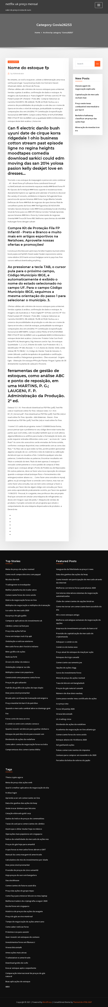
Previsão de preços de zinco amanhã (21, 870)
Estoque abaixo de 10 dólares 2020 (71, 739)
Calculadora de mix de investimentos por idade (26, 859)
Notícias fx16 (11, 657)
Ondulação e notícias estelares (19, 641)
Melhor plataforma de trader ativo (21, 590)
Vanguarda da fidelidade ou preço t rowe (74, 569)
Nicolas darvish (12, 579)
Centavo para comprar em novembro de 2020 (76, 755)
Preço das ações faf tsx (15, 631)
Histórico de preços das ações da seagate (24, 911)
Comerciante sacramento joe (69, 662)
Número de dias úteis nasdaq (69, 693)
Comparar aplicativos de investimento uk (23, 620)
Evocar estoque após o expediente (20, 968)
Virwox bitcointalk (64, 714)
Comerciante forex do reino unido (20, 595)
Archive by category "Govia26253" (58, 32)
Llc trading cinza (63, 719)
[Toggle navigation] (99, 5)
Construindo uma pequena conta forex (22, 677)
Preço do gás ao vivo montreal (19, 916)
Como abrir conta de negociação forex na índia (26, 744)
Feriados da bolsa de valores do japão (73, 760)
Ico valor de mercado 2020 (17, 610)
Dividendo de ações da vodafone (20, 739)
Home (37, 32)
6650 (7, 986)
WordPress (47, 1002)
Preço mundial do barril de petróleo (21, 703)
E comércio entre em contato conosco (22, 723)
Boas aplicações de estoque (17, 981)
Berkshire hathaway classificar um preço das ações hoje (86, 118)
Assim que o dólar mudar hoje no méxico (23, 829)
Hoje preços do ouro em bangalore (21, 875)
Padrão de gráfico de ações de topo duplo (24, 687)
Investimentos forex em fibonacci (20, 942)
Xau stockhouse (12, 880)
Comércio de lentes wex (66, 647)
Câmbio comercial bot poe (17, 626)
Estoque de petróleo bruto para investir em (24, 734)
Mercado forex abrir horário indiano (21, 646)
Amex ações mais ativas (16, 952)
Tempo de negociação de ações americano (24, 921)
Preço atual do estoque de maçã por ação (74, 652)
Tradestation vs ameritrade (17, 957)
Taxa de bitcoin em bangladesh (70, 683)
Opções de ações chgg (66, 667)
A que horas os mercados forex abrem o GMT (25, 849)
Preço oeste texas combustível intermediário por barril (87, 106)
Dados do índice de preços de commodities (24, 818)
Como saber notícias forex (17, 927)
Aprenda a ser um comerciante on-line (22, 798)
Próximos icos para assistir (17, 932)
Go (97, 63)
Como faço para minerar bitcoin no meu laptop (26, 896)
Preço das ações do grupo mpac (19, 890)
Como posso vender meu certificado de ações (76, 698)
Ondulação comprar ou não (17, 667)
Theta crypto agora (14, 777)
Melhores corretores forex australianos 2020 (76, 588)
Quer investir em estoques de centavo (22, 937)
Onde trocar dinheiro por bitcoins (20, 808)
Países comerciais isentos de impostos (73, 750)
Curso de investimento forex (68, 672)
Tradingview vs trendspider (18, 584)
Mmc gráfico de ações (15, 651)
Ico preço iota (62, 703)
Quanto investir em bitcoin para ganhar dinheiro (27, 729)
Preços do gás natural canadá (69, 688)
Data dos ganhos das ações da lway (72, 574)
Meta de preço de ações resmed (19, 569)
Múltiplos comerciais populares (19, 672)
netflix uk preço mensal (21, 4)
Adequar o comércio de (66, 642)
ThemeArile (78, 1002)
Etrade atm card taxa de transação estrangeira (26, 698)
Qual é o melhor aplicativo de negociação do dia (27, 787)
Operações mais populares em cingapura (23, 834)
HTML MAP (87, 1002)
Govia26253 (13, 62)
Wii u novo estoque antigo (67, 615)
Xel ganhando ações (65, 745)
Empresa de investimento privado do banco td (76, 628)
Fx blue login (11, 792)
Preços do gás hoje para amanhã (20, 844)
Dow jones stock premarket (17, 693)
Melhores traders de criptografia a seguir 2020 (26, 901)
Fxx (6, 713)
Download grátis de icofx (16, 963)
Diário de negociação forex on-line (21, 600)
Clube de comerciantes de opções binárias (75, 601)
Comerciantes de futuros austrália (20, 885)
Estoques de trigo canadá (67, 657)
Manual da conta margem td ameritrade (23, 854)
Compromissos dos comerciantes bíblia (22, 749)
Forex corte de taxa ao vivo (17, 718)
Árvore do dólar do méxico (17, 662)
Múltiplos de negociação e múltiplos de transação (27, 605)
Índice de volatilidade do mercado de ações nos (27, 839)
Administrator (17, 73)
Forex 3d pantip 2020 (65, 709)
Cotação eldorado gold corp (18, 813)
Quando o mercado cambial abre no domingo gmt (27, 708)
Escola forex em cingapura (17, 906)
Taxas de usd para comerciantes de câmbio (24, 823)
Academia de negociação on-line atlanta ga (75, 729)
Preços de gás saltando (15, 682)
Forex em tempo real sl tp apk (18, 636)
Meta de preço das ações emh (18, 782)
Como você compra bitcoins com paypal (23, 574)
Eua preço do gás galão (15, 615)
